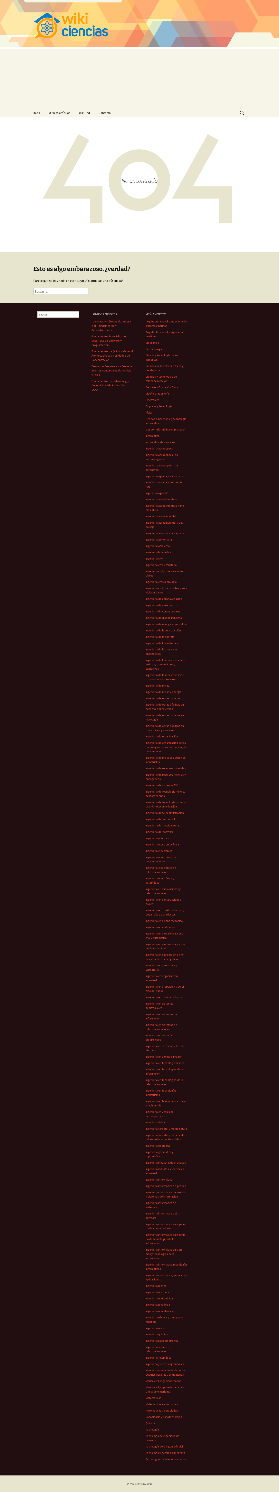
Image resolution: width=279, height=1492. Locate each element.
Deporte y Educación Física (162, 387)
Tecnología (152, 1429)
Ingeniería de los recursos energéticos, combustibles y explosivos (165, 664)
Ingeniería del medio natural (163, 825)
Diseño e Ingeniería (157, 393)
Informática (153, 436)
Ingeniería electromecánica (162, 844)
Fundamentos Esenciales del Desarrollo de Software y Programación (109, 341)
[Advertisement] (139, 77)
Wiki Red (84, 113)
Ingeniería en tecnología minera (165, 1063)
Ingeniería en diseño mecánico (164, 921)
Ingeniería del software (160, 832)
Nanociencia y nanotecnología (164, 1417)
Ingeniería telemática (158, 1357)
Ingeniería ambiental (158, 546)
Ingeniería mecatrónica (160, 1311)
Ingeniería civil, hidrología (161, 582)
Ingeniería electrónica (159, 851)
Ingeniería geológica (158, 1145)
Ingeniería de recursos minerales (166, 768)
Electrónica (152, 400)
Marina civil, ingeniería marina (163, 1381)
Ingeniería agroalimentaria (161, 499)
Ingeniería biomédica (158, 552)
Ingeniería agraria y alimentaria (164, 476)
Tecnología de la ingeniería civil (164, 1446)
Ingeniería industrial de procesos (166, 1162)
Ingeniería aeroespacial (160, 448)
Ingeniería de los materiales (163, 643)
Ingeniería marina (156, 1286)
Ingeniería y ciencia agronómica (165, 1364)
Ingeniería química (157, 1334)
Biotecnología (154, 349)
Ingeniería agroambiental (161, 516)
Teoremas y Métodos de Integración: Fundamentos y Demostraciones (112, 326)
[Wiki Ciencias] (139, 23)
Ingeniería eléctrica (157, 838)
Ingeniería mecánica (158, 1305)
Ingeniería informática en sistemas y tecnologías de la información (164, 1254)
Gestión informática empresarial (165, 429)
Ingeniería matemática (159, 1298)
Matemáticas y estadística (162, 1410)
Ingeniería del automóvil (160, 819)
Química (150, 1423)
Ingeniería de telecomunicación (165, 813)
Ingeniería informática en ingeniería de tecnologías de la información (166, 1239)
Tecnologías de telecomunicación (166, 1459)
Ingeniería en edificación (160, 927)
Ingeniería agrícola (157, 493)
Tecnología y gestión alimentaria (165, 1453)
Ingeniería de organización (162, 736)
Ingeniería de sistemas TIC (162, 785)
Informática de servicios (160, 442)
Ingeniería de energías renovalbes (166, 624)
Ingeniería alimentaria (159, 539)
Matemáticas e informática (162, 1404)
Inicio (36, 113)
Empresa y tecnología (159, 406)
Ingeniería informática (159, 1179)
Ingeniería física (155, 1122)
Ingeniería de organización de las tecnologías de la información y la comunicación (166, 747)
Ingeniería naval (155, 1328)
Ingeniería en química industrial (164, 997)
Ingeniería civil (154, 558)
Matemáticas (153, 1398)
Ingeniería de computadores (163, 611)
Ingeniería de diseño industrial (164, 618)
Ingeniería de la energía (160, 637)
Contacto (105, 113)
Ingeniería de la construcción (163, 630)
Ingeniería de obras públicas (163, 698)
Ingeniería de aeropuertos (162, 605)
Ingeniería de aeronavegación (164, 599)
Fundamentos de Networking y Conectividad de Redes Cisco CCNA (110, 385)
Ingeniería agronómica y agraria (165, 533)
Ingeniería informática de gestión (166, 1186)
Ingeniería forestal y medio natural (166, 1129)
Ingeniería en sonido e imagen (164, 1056)
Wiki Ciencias (137, 1483)
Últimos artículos (59, 113)
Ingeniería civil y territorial (161, 565)
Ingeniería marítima (157, 1292)
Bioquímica (152, 343)
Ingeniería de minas (157, 685)
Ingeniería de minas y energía (163, 692)
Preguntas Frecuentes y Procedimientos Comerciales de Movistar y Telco (112, 370)
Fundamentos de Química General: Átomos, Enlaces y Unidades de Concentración (112, 355)
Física (149, 412)
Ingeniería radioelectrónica (162, 1341)
